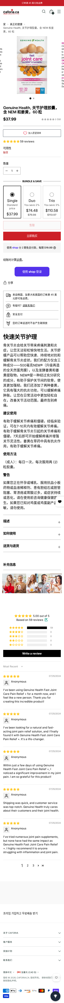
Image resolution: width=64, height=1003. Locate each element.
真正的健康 (16, 24)
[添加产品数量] (6, 170)
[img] (11, 676)
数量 (6, 163)
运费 (19, 259)
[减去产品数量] (17, 170)
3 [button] (33, 865)
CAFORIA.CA (23, 977)
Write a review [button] (32, 653)
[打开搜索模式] (43, 11)
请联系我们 (29, 305)
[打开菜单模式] (59, 11)
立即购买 (32, 236)
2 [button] (27, 865)
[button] (11, 141)
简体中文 (7, 972)
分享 (10, 282)
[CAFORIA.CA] (11, 12)
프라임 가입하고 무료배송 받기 (20, 913)
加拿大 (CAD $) (28, 972)
